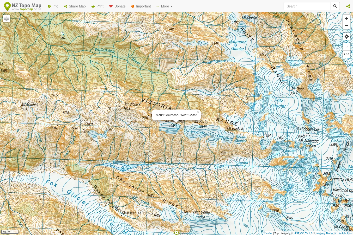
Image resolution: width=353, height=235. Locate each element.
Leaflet (268, 233)
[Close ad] (176, 232)
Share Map (76, 6)
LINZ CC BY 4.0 (303, 233)
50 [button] (346, 47)
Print (99, 6)
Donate (119, 6)
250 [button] (346, 54)
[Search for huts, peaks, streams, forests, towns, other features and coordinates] (335, 6)
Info (54, 6)
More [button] (164, 6)
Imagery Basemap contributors (334, 233)
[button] (348, 6)
